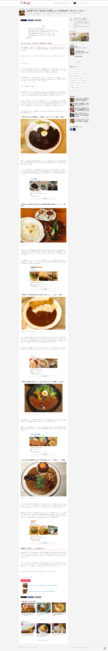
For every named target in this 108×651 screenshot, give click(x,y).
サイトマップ (30, 647)
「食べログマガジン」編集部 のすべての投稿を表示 (81, 27)
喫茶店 (48, 14)
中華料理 (72, 87)
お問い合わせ (35, 647)
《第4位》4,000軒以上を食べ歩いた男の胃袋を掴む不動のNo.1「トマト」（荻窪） (43, 31)
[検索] (75, 3)
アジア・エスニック (83, 75)
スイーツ (79, 73)
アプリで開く (39, 198)
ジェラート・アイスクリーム (76, 85)
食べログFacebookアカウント (71, 129)
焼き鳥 (72, 82)
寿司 (72, 75)
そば (79, 71)
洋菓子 (78, 87)
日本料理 (85, 80)
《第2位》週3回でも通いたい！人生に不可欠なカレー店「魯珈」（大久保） (42, 35)
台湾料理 (85, 73)
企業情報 (20, 647)
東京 (34, 14)
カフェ (77, 78)
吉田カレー (37, 503)
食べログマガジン (25, 3)
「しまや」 (24, 338)
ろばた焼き (73, 80)
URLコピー (37, 20)
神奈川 (39, 14)
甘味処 (81, 78)
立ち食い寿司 (78, 82)
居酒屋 (76, 75)
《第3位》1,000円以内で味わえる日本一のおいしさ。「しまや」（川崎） (41, 33)
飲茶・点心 (85, 82)
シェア (30, 20)
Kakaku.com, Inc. (75, 647)
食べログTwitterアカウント (74, 129)
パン (85, 85)
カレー (44, 14)
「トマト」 (38, 251)
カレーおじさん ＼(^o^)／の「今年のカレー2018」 (36, 28)
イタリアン (79, 80)
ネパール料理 (73, 73)
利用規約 (24, 647)
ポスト (23, 20)
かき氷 (72, 78)
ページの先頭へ (105, 648)
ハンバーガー (73, 71)
